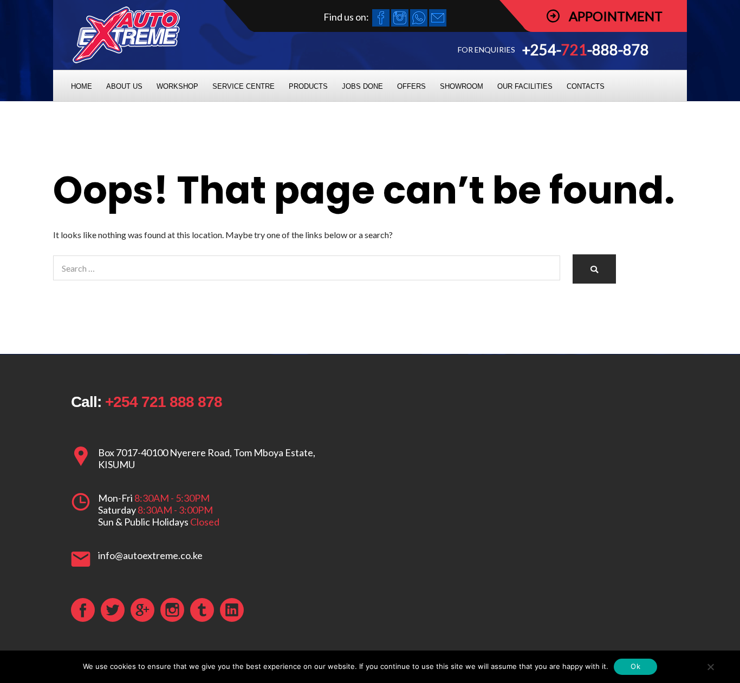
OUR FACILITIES (525, 86)
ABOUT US (124, 86)
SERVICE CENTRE (243, 86)
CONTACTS (586, 86)
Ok (635, 666)
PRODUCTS (308, 86)
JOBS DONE (362, 86)
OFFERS (411, 86)
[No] (710, 666)
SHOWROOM (461, 86)
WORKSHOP (177, 86)
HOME (81, 86)
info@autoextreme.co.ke (150, 555)
